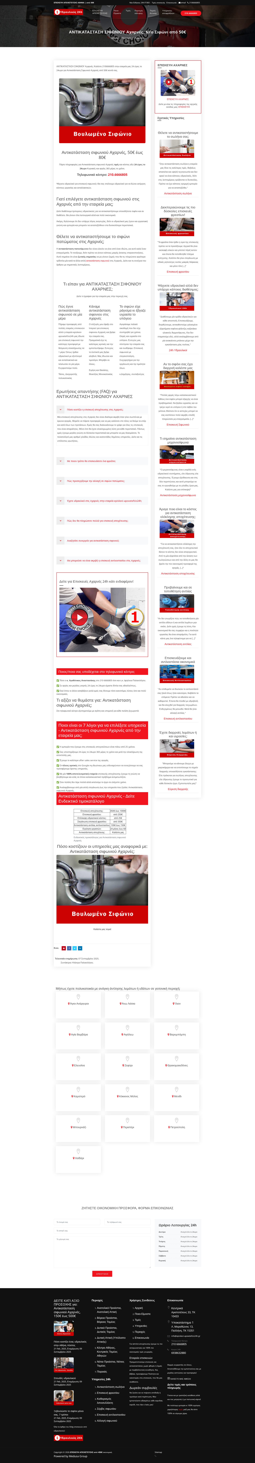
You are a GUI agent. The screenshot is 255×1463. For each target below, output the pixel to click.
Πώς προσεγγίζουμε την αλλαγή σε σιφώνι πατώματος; (96, 480)
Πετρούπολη (177, 1127)
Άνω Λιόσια (128, 1003)
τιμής (181, 1409)
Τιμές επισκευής (158, 2)
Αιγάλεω (128, 1034)
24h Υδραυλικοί (178, 350)
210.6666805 (191, 13)
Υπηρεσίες (141, 1326)
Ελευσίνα (79, 1065)
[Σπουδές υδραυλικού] (64, 1364)
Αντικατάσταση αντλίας (178, 644)
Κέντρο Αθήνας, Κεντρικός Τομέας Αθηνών (107, 1351)
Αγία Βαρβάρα (79, 1034)
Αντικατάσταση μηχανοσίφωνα (178, 495)
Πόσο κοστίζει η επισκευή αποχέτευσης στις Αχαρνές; (95, 409)
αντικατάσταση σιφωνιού (97, 260)
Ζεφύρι (128, 1065)
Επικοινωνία (171, 2)
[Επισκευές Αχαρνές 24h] (102, 619)
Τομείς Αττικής (153, 11)
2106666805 (194, 2)
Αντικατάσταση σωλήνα (178, 193)
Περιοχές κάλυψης (139, 11)
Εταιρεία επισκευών (140, 1358)
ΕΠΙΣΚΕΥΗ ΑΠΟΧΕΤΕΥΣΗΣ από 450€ (86, 1452)
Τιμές (128, 10)
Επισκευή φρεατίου (178, 271)
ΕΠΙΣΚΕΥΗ (183, 106)
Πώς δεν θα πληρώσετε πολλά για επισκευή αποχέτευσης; (97, 520)
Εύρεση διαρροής (178, 789)
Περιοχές (140, 1332)
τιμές (142, 1352)
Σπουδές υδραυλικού (65, 1378)
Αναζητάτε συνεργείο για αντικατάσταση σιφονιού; (93, 540)
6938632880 (178, 1353)
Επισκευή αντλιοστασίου (178, 718)
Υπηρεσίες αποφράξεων (168, 11)
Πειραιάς (102, 1371)
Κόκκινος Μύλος (128, 1096)
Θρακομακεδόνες (177, 1065)
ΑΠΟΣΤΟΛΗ (102, 1274)
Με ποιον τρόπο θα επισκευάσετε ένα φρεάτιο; (91, 461)
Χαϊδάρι (79, 1158)
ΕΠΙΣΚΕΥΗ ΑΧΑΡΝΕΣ (178, 99)
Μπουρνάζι (79, 1127)
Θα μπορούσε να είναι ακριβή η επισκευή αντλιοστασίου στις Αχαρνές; (104, 560)
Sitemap (158, 1452)
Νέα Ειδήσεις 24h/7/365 (139, 2)
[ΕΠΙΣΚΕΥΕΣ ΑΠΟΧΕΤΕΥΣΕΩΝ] (68, 1437)
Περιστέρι (128, 1127)
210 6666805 (102, 719)
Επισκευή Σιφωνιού (178, 424)
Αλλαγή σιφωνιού (107, 1420)
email (183, 2)
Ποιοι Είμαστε (117, 11)
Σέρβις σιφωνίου (106, 1408)
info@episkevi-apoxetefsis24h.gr (185, 1336)
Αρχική (139, 1308)
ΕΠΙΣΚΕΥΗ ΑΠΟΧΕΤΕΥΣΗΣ (100, 11)
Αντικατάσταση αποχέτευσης (178, 573)
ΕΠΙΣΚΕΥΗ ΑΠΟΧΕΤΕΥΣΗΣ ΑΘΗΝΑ (69, 2)
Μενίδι (177, 1096)
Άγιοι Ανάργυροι (79, 1003)
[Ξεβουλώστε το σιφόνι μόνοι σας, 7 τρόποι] (64, 1397)
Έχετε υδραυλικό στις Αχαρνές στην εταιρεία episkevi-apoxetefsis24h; (104, 500)
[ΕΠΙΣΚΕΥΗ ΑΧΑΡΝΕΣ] (178, 82)
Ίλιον (177, 1003)
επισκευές (147, 1378)
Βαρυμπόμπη (177, 1034)
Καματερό (79, 1096)
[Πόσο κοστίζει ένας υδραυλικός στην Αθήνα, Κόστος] (64, 1328)
